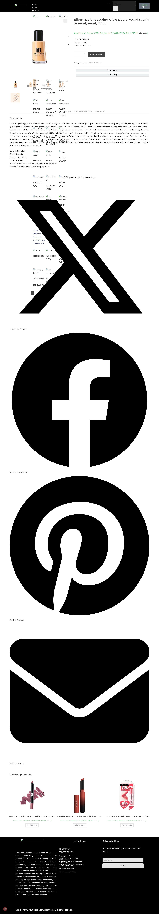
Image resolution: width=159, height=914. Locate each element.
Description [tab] (60, 111)
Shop (34, 8)
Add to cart (96, 54)
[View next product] (147, 19)
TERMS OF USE (64, 862)
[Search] (115, 8)
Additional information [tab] (80, 111)
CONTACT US (64, 849)
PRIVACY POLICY (66, 852)
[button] (65, 21)
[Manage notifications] (5, 909)
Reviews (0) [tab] (100, 111)
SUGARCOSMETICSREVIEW (71, 862)
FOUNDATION (89, 63)
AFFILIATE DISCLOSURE (66, 865)
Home (34, 5)
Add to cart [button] (32, 825)
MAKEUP (35, 11)
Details (143, 33)
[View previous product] (143, 19)
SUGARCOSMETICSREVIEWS (67, 872)
